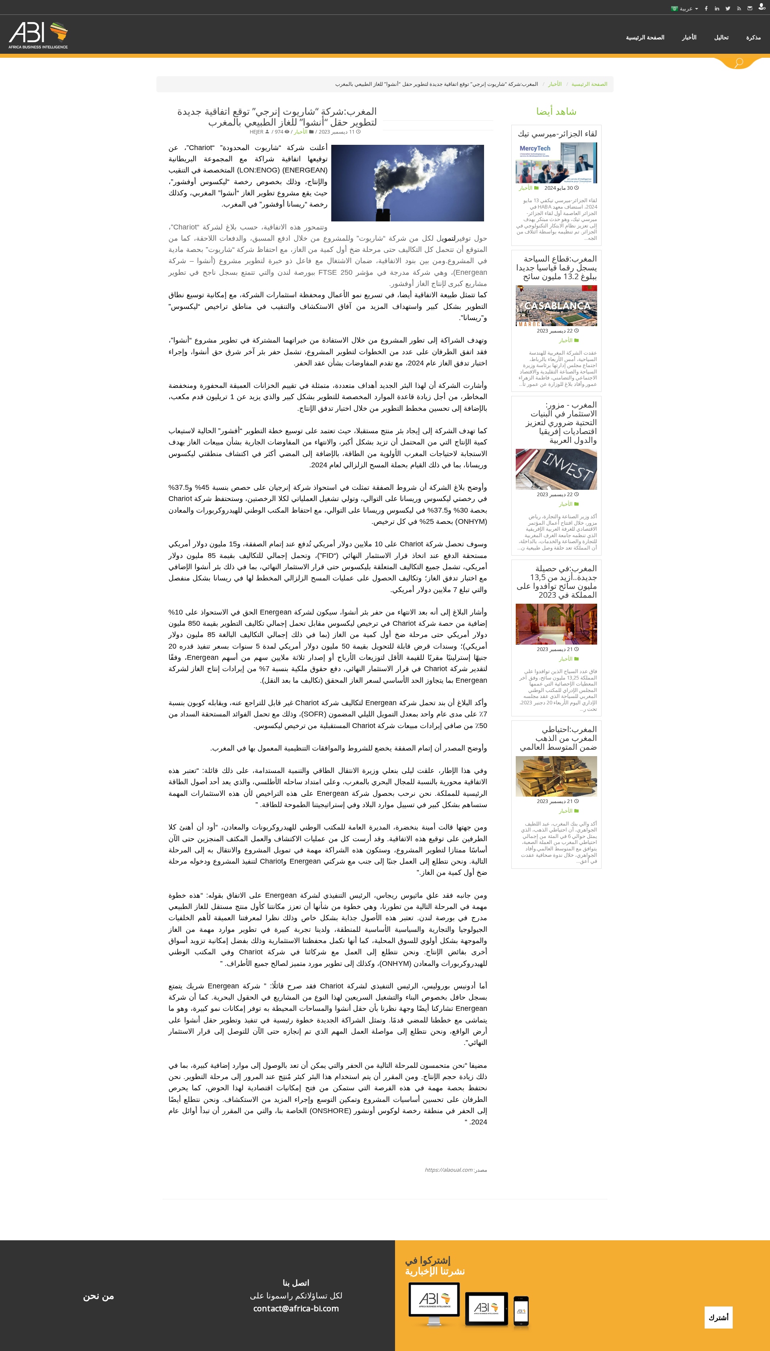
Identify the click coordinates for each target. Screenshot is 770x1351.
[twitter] (728, 8)
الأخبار (555, 83)
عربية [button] (686, 8)
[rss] (739, 8)
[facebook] (706, 8)
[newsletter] (750, 8)
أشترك (719, 1317)
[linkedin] (717, 8)
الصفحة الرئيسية (589, 83)
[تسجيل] (762, 6)
